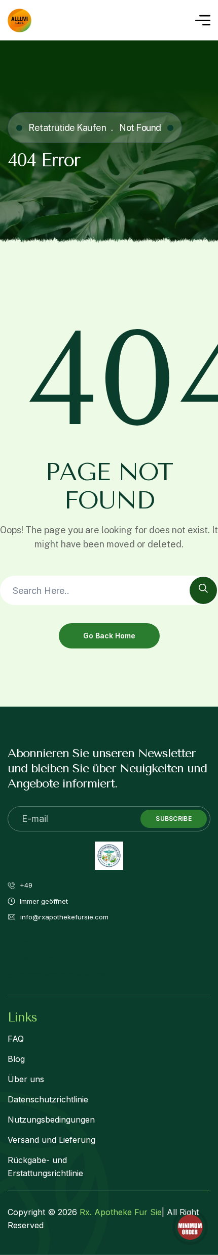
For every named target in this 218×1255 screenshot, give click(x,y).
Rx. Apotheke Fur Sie (121, 1212)
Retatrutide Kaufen (67, 127)
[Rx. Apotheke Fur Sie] (19, 20)
